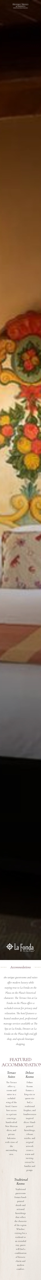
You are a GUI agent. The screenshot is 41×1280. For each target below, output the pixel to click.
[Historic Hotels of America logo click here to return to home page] (20, 6)
